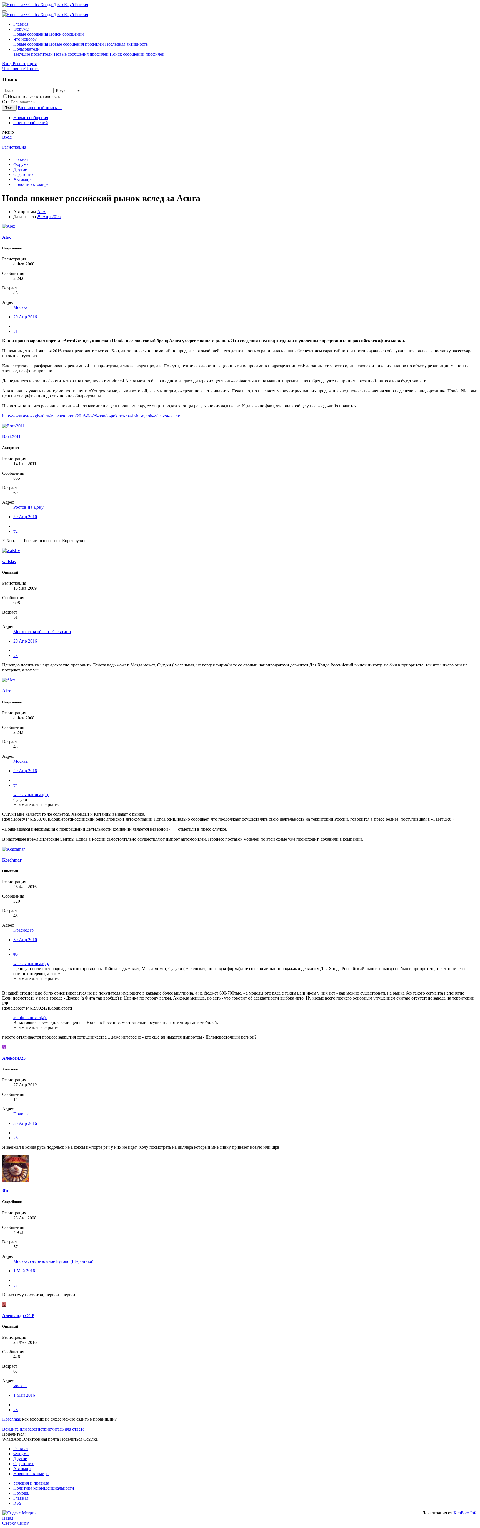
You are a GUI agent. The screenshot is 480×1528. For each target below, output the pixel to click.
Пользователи (26, 49)
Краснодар (23, 930)
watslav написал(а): (31, 794)
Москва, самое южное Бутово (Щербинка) (53, 1261)
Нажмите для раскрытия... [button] (38, 804)
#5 (15, 954)
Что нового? (25, 39)
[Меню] (4, 11)
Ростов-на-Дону (28, 507)
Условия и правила (31, 1483)
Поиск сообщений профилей (137, 54)
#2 (15, 531)
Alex (41, 211)
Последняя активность (126, 44)
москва (20, 1385)
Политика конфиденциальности (43, 1488)
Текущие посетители (33, 54)
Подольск (22, 1113)
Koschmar (11, 1419)
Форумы (21, 29)
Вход (7, 137)
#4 (15, 785)
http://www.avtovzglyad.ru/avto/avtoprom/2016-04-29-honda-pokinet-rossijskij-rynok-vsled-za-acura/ (91, 416)
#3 (15, 655)
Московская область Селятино (42, 631)
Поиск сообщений (66, 34)
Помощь (21, 1493)
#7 (15, 1285)
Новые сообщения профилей (76, 44)
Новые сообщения (30, 34)
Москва (20, 307)
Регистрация (14, 147)
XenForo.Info (465, 1512)
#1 (15, 331)
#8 (15, 1409)
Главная (20, 24)
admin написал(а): (30, 1017)
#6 (15, 1137)
